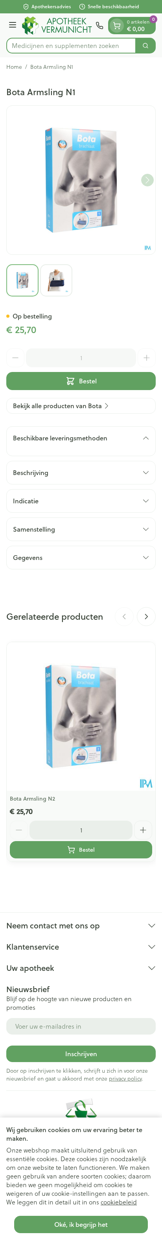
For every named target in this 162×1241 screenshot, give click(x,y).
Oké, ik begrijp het (81, 1224)
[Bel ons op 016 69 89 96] (99, 25)
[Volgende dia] (146, 616)
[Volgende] (147, 180)
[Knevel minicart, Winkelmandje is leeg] (117, 25)
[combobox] (71, 45)
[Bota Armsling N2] (81, 716)
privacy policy (125, 1079)
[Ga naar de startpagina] (57, 26)
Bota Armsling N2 (32, 799)
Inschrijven (81, 1053)
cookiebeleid (119, 1202)
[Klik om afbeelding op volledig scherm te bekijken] (81, 180)
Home (14, 67)
